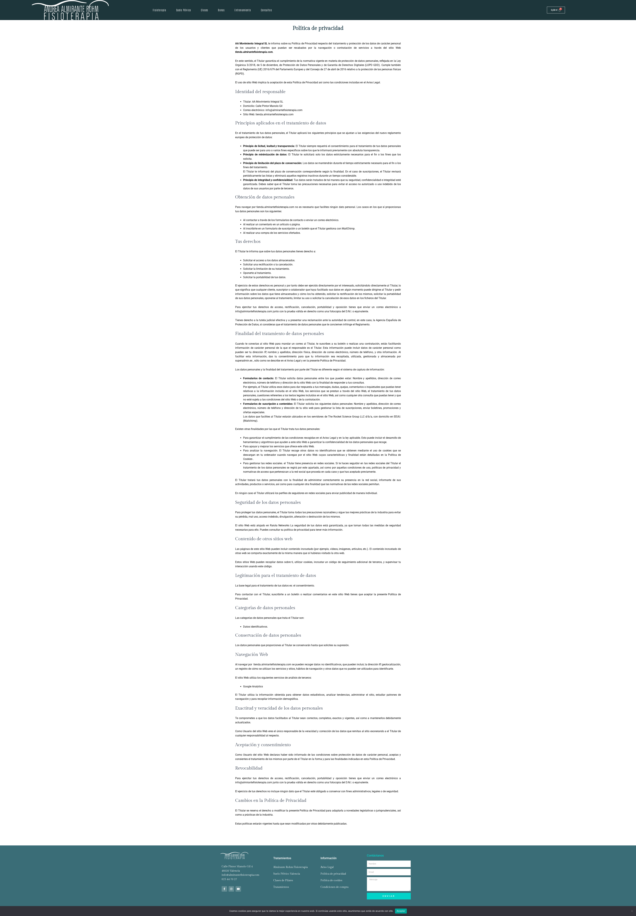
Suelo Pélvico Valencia (286, 873)
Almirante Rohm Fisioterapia (290, 867)
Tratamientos (281, 887)
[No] (632, 911)
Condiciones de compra (334, 887)
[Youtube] (238, 889)
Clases (204, 10)
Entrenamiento (243, 10)
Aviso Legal (327, 867)
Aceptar (401, 911)
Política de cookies (331, 880)
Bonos (221, 10)
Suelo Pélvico (183, 10)
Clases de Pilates (283, 880)
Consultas (266, 10)
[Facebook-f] (224, 889)
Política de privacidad (333, 873)
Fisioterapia (159, 10)
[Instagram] (231, 889)
